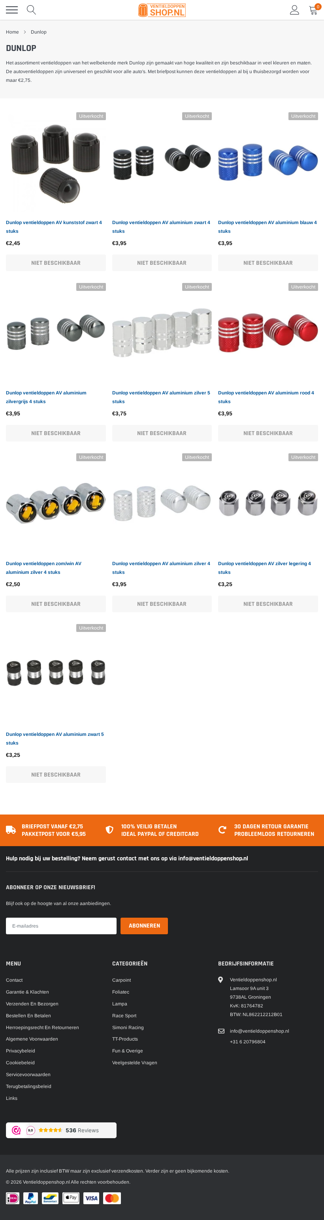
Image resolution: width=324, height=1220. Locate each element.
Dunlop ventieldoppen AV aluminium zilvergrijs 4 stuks (46, 397)
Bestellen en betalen (28, 1015)
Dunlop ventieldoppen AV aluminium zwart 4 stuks (161, 227)
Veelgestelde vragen (134, 1062)
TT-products (125, 1039)
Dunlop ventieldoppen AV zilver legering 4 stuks (264, 568)
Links (11, 1098)
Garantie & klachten (27, 992)
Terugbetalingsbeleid (28, 1086)
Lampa (119, 1004)
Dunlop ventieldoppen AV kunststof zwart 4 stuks (54, 227)
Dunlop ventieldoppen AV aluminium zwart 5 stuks (55, 739)
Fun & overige (127, 1051)
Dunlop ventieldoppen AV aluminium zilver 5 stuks (161, 397)
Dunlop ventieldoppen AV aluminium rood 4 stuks (266, 397)
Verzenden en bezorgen (32, 1004)
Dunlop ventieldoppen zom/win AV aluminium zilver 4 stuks (43, 568)
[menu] (12, 10)
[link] (56, 162)
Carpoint (121, 980)
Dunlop (39, 32)
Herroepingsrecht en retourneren (42, 1027)
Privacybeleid (20, 1051)
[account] (295, 10)
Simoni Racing (128, 1027)
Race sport (124, 1015)
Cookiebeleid (20, 1062)
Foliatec (120, 992)
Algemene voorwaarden (32, 1039)
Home (12, 32)
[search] (31, 10)
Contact (14, 980)
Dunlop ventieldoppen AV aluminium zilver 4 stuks (161, 568)
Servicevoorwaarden (28, 1074)
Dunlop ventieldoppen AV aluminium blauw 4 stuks (267, 227)
